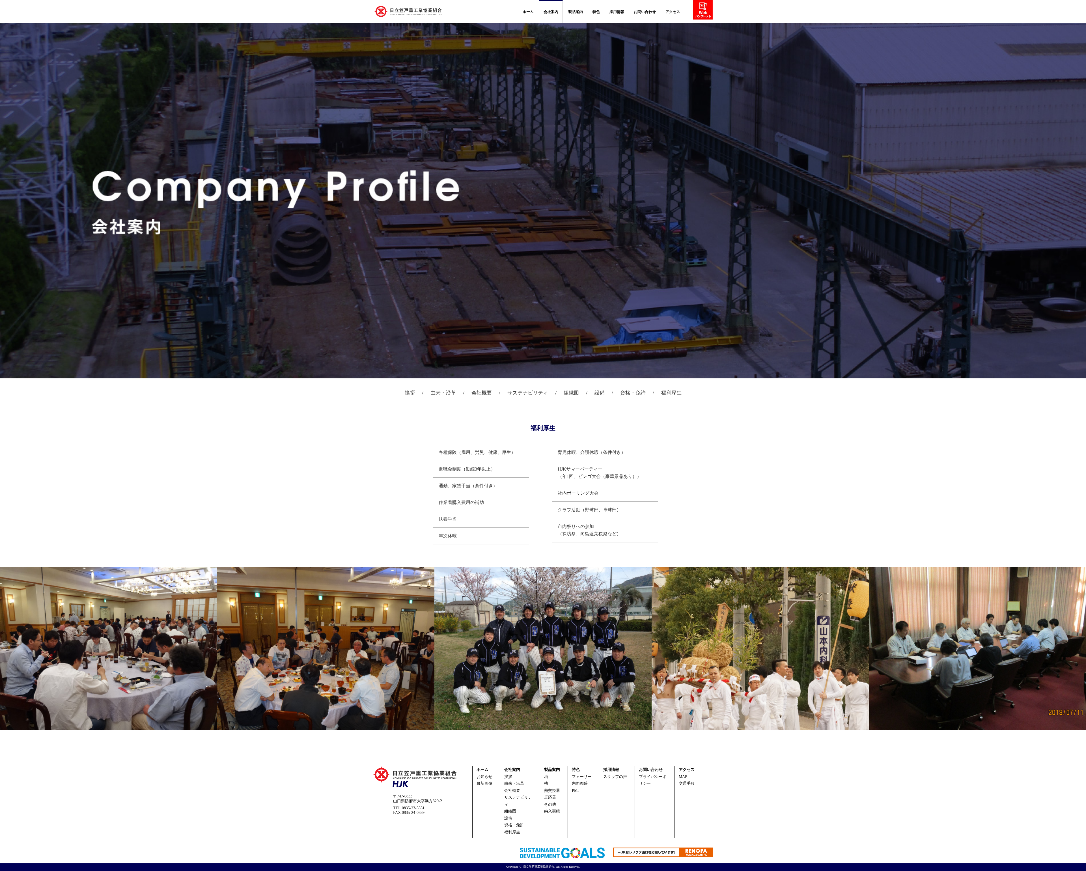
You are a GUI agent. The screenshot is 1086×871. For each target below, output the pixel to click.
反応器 (550, 797)
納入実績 (552, 811)
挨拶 (410, 393)
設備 (599, 393)
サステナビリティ (527, 393)
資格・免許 (633, 393)
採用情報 (616, 12)
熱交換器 (552, 790)
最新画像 (484, 783)
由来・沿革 (443, 393)
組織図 (571, 393)
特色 (596, 12)
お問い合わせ (645, 12)
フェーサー (582, 777)
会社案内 (551, 12)
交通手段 (687, 783)
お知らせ (484, 777)
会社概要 (481, 393)
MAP (683, 777)
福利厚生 (671, 393)
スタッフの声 (615, 777)
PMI (575, 790)
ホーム (528, 12)
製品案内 (575, 12)
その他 (550, 804)
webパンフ (705, 11)
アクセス (672, 12)
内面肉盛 (580, 783)
